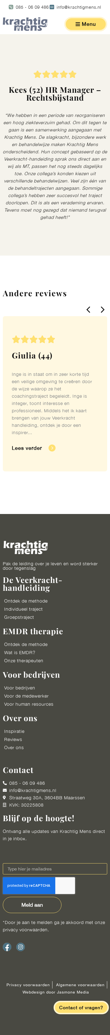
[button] (88, 310)
